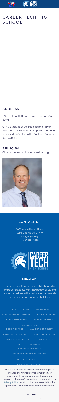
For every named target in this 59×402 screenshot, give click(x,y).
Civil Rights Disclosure (16, 314)
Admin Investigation (15, 334)
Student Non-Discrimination (29, 354)
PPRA (26, 309)
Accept (31, 394)
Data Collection (43, 320)
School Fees (29, 325)
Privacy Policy (11, 382)
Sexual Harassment (29, 345)
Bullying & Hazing (45, 334)
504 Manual (42, 309)
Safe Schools (45, 340)
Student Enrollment (18, 340)
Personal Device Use (29, 364)
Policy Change (15, 329)
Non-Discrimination (29, 349)
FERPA (13, 309)
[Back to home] (29, 4)
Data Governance (16, 320)
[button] (4, 4)
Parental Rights (47, 314)
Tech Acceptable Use (29, 359)
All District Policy (41, 329)
